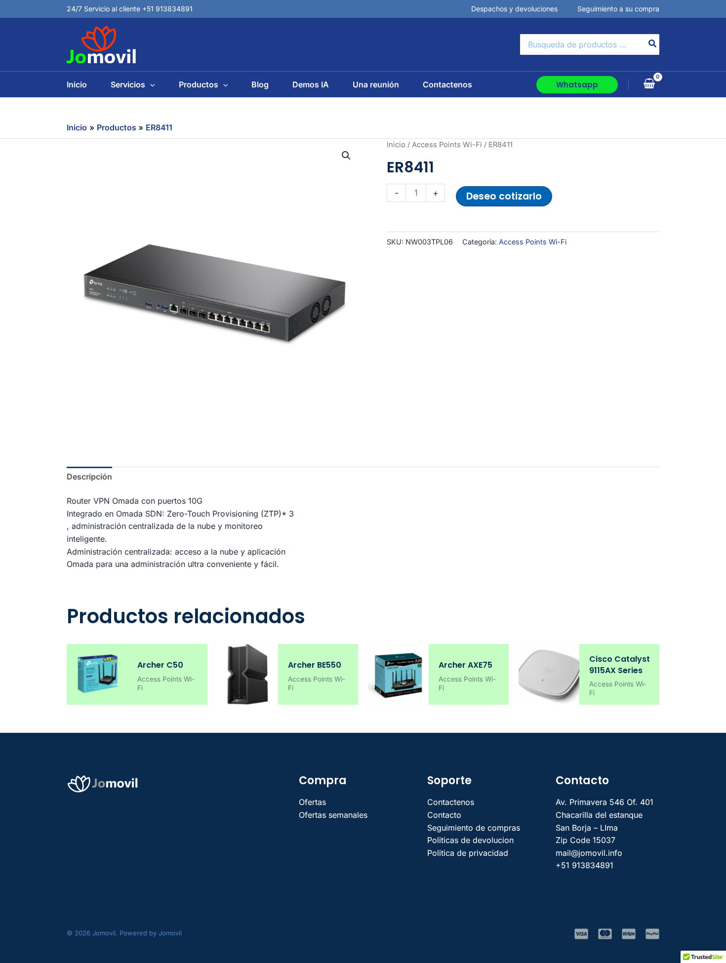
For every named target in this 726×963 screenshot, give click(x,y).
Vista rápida (97, 695)
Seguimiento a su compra (618, 8)
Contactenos (450, 802)
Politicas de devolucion (470, 840)
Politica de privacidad (467, 853)
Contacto (444, 815)
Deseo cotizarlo (504, 196)
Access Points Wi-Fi (447, 144)
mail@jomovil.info (589, 853)
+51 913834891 (584, 865)
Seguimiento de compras (473, 828)
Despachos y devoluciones (514, 8)
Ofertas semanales (333, 815)
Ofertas (312, 802)
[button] (150, 84)
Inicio (396, 144)
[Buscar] (652, 44)
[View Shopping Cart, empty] (649, 84)
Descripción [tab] (89, 477)
